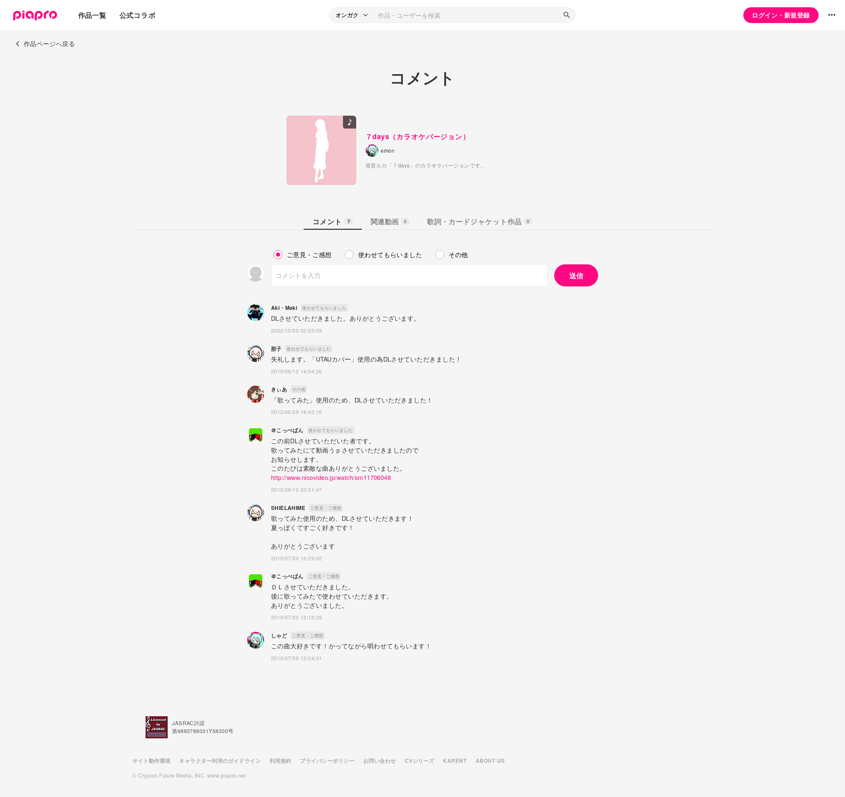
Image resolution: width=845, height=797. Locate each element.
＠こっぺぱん (287, 430)
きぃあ (279, 389)
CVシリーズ (419, 760)
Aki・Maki (284, 307)
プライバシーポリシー (327, 760)
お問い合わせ (379, 760)
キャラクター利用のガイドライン (220, 760)
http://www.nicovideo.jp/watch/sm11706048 (331, 477)
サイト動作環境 (151, 760)
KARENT (455, 760)
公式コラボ (137, 15)
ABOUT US (490, 760)
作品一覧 (92, 15)
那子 (276, 348)
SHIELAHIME (288, 508)
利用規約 (280, 760)
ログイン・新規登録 (781, 15)
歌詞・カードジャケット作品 (478, 221)
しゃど (279, 635)
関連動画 (389, 221)
